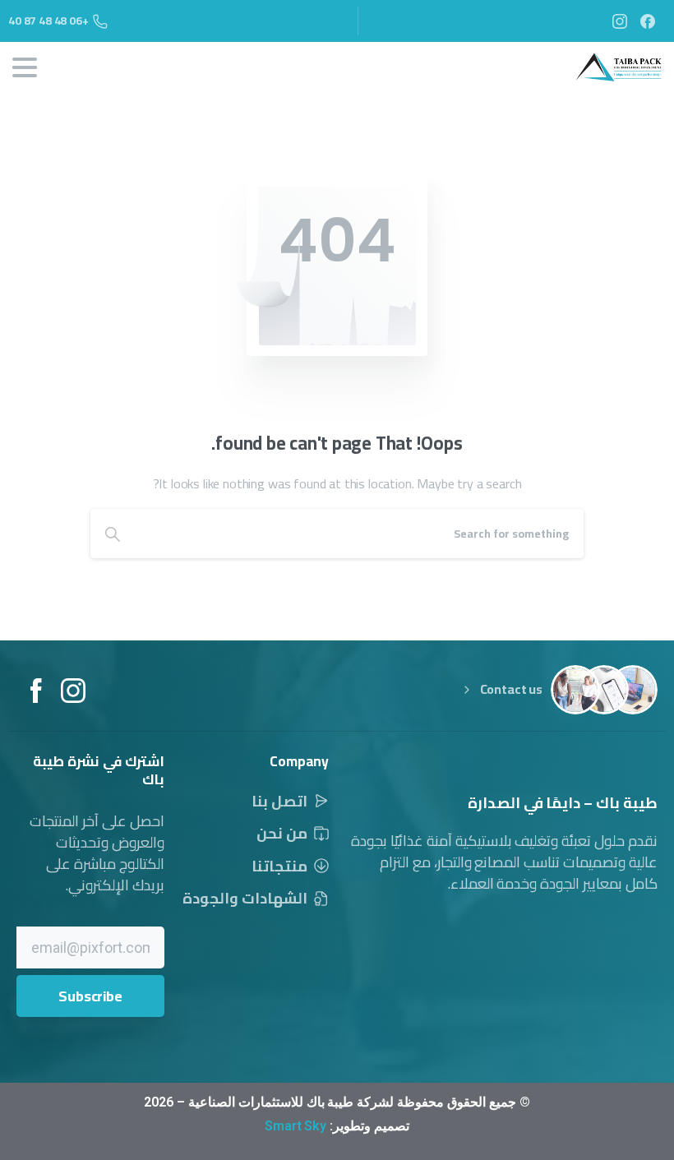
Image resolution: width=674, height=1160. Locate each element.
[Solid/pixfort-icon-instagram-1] (73, 689)
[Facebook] (648, 21)
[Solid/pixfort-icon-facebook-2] (35, 689)
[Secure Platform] (633, 689)
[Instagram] (620, 21)
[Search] (112, 533)
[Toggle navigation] (24, 67)
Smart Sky (295, 1126)
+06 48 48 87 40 (48, 20)
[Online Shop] (575, 689)
